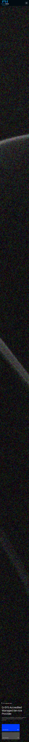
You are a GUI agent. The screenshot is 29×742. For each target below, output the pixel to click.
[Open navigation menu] (26, 3)
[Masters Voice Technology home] (5, 3)
